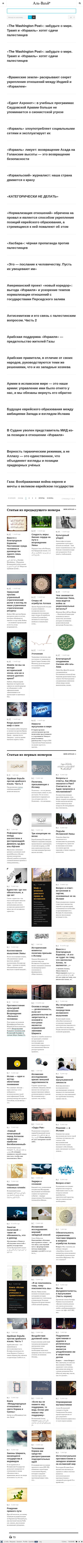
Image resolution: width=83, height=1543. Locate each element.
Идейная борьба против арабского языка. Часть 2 (16, 781)
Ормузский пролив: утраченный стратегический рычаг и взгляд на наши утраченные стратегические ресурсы (16, 601)
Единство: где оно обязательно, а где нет (16, 892)
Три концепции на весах (41, 835)
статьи (20, 787)
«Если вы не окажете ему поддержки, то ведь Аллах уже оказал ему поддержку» (40, 1408)
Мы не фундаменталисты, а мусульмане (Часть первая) (66, 1292)
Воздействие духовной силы (40, 1337)
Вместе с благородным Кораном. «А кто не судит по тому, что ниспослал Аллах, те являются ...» (65, 957)
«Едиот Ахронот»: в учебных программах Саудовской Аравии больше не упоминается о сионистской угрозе (40, 107)
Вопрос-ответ (63, 1182)
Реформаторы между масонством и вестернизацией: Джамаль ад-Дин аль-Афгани (16, 839)
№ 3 (8, 829)
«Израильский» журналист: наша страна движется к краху (39, 177)
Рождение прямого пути (14, 1509)
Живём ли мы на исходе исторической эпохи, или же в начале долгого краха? (16, 671)
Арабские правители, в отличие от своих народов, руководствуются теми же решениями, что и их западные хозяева (40, 362)
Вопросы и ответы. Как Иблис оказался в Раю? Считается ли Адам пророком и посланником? (66, 784)
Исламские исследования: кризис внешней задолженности (40, 1078)
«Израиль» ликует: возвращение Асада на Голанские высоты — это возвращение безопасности (41, 154)
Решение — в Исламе (63, 1129)
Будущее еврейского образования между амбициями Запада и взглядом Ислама (40, 411)
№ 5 (57, 774)
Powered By (12, 1537)
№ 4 (8, 947)
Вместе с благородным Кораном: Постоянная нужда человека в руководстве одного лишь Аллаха (17, 547)
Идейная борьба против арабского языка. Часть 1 (16, 1338)
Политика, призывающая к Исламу (40, 784)
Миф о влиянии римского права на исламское (39, 893)
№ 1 (35, 884)
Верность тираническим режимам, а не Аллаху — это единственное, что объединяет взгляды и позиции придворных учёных (38, 458)
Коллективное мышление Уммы (16, 952)
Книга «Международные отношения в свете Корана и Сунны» (16, 1406)
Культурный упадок (62, 536)
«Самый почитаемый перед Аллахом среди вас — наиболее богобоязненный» (16, 1137)
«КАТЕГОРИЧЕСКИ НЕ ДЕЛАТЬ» (32, 196)
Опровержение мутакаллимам (64, 1403)
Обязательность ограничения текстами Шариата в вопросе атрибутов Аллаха (66, 1238)
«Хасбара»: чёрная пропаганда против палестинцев (38, 245)
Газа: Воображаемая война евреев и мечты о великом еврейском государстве (40, 483)
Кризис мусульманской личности (64, 1079)
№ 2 (33, 830)
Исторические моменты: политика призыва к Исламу (41, 951)
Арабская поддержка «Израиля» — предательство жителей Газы (35, 338)
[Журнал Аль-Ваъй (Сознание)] (41, 3)
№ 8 (57, 945)
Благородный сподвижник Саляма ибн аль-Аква (65, 662)
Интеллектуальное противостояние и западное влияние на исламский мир (66, 1459)
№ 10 (8, 775)
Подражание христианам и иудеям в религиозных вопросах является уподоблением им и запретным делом (65, 1346)
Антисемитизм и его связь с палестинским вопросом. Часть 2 (41, 317)
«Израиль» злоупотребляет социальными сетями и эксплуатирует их (41, 130)
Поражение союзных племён (16, 1186)
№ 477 (9, 534)
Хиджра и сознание (37, 1182)
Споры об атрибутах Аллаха (41, 602)
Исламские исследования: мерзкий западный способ (41, 1230)
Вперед (42, 498)
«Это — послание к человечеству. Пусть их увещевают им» (39, 266)
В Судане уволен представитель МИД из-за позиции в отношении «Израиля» (40, 432)
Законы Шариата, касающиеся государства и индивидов (16, 1457)
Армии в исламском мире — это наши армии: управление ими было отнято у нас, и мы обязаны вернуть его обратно (39, 388)
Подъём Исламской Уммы (65, 832)
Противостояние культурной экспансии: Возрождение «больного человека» (16, 1012)
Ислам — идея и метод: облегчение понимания (15, 1080)
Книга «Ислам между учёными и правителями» (17, 1291)
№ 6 (33, 778)
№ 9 (57, 884)
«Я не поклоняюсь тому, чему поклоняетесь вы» (41, 1285)
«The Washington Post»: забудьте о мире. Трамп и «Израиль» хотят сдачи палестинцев (39, 30)
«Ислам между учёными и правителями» (17, 1301)
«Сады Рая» (38, 1127)
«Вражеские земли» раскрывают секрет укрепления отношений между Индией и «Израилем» (39, 81)
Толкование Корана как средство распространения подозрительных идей (41, 1455)
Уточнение (37, 653)
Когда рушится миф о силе (15, 724)
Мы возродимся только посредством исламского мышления (64, 1010)
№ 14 (8, 1002)
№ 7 (33, 944)
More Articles (69, 509)
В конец (50, 498)
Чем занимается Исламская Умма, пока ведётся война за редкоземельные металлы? (65, 602)
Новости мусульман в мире (42, 725)
